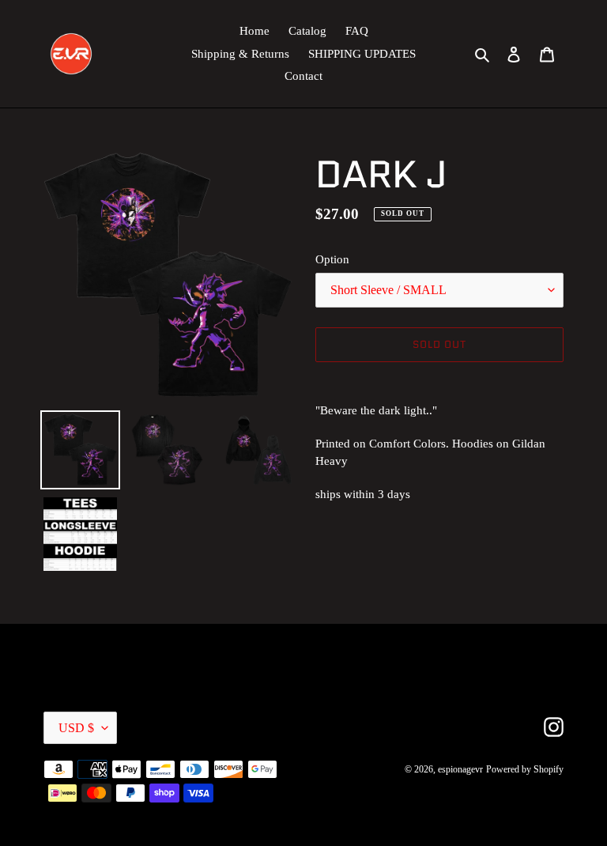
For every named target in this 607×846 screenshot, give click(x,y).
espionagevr (460, 769)
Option (332, 259)
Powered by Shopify (525, 769)
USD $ (76, 728)
